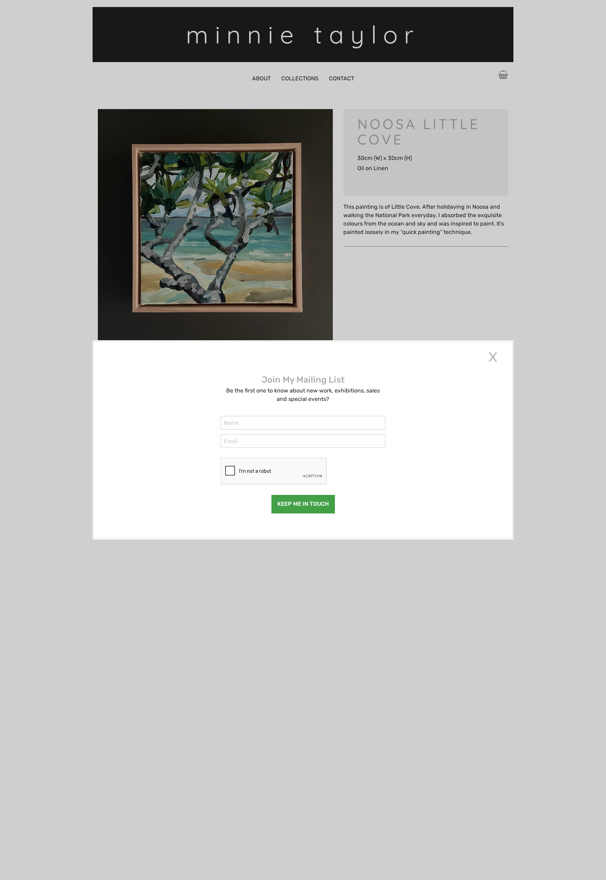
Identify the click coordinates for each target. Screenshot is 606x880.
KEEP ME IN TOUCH (303, 504)
